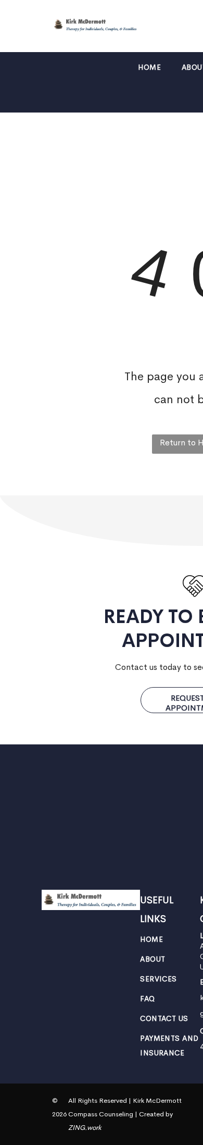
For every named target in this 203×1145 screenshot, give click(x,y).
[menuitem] (149, 67)
